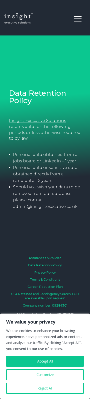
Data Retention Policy (45, 265)
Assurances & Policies (45, 258)
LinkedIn (51, 161)
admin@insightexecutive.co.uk (45, 206)
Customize (45, 374)
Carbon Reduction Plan (45, 287)
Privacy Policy (45, 272)
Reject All (45, 388)
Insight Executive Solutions (37, 120)
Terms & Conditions (45, 279)
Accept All (45, 361)
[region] (45, 356)
